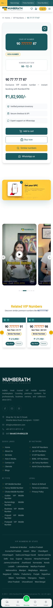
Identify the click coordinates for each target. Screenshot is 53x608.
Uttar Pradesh (14, 582)
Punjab (36, 574)
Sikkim (11, 578)
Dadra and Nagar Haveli (26, 555)
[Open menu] (49, 8)
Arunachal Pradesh (13, 551)
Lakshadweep (22, 566)
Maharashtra (11, 570)
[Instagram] (19, 408)
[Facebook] (5, 408)
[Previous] (3, 257)
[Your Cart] (36, 8)
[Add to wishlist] (44, 28)
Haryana (28, 559)
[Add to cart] (4, 320)
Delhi (6, 559)
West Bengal (40, 582)
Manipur (22, 570)
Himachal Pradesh (41, 559)
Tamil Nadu (21, 578)
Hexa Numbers (43, 3)
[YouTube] (12, 408)
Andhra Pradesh (36, 547)
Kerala (46, 563)
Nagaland (7, 574)
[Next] (50, 257)
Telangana (32, 578)
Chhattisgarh (7, 555)
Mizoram (43, 570)
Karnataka (37, 563)
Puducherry (26, 574)
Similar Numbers (14, 334)
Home (7, 18)
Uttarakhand (27, 582)
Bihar (33, 551)
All (2, 3)
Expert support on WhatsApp (22, 121)
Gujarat (19, 559)
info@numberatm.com (15, 425)
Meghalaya (33, 570)
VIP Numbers (18, 18)
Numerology (14, 3)
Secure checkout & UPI (19, 113)
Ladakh (11, 566)
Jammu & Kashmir (11, 563)
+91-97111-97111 (13, 429)
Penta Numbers (28, 3)
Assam (26, 551)
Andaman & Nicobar (18, 547)
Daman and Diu (44, 555)
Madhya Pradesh (38, 566)
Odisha (16, 574)
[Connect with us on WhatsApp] (26, 599)
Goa (12, 559)
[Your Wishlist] (31, 8)
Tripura (42, 578)
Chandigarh (43, 551)
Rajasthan (46, 574)
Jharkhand (26, 563)
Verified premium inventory (21, 106)
